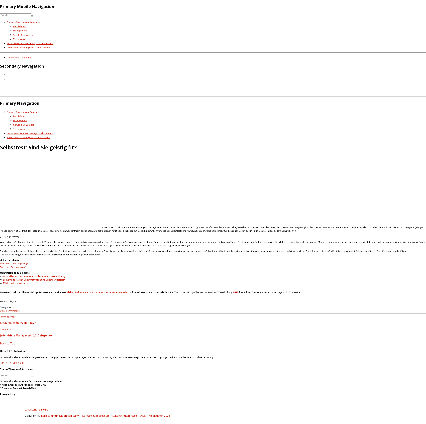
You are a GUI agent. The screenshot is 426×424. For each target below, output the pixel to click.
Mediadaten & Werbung (19, 57)
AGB (143, 416)
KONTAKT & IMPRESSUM (12, 362)
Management (20, 30)
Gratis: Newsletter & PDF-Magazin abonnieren (30, 43)
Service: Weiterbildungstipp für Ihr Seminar (28, 47)
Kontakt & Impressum (95, 416)
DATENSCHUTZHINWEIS (36, 409)
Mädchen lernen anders (15, 283)
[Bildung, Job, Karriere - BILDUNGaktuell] (54, 93)
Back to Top (7, 343)
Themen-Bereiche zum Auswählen (24, 22)
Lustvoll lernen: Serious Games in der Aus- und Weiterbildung (34, 276)
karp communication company (60, 416)
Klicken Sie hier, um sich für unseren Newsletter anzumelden (97, 292)
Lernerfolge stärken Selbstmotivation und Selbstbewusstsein (34, 279)
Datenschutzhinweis (125, 416)
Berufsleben (19, 26)
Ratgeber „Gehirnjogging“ (13, 267)
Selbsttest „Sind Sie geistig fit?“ (15, 263)
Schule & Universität (23, 34)
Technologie (19, 39)
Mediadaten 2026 (159, 416)
